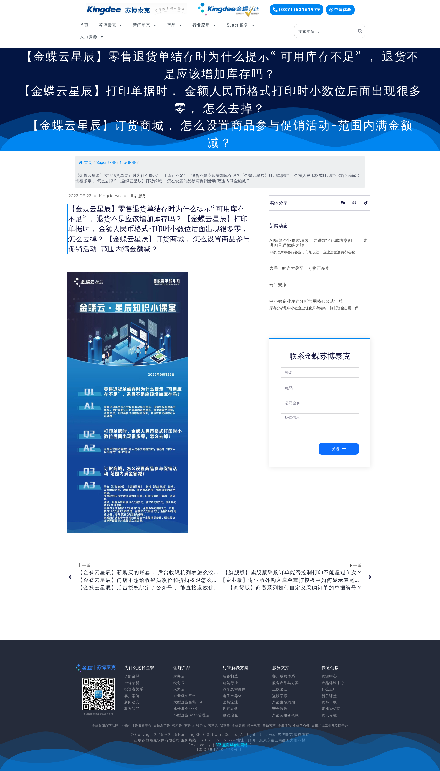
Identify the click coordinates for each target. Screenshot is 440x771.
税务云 (179, 683)
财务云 (179, 676)
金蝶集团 (98, 725)
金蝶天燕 (238, 725)
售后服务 (128, 162)
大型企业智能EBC (188, 702)
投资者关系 (133, 689)
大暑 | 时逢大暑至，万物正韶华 (299, 268)
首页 (84, 25)
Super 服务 (238, 25)
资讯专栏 (329, 715)
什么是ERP (331, 689)
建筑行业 (230, 683)
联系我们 (132, 708)
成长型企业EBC (186, 708)
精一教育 (253, 725)
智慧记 (213, 725)
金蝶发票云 (162, 725)
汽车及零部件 (234, 689)
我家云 (225, 725)
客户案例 (132, 696)
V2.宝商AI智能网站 (232, 745)
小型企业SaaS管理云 (191, 715)
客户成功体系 (283, 676)
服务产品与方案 (285, 683)
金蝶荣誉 (132, 683)
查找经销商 (331, 708)
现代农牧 (230, 708)
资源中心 (329, 676)
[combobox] (324, 31)
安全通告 (279, 708)
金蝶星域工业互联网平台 (330, 725)
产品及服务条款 (285, 715)
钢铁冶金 (230, 715)
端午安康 (278, 284)
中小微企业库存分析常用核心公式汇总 (306, 301)
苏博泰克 (107, 25)
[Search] (360, 31)
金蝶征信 (284, 725)
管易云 (177, 725)
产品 (171, 25)
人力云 (179, 689)
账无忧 (201, 725)
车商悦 (189, 725)
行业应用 (201, 25)
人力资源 (88, 36)
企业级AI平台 (184, 696)
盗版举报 (279, 696)
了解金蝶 (132, 676)
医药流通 (230, 702)
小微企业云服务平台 (137, 725)
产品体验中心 (333, 683)
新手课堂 (329, 696)
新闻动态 (141, 25)
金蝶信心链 (301, 725)
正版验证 (279, 689)
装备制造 (230, 676)
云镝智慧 (269, 725)
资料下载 (329, 702)
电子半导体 (232, 696)
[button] (296, 9)
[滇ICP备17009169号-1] (220, 750)
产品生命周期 (283, 702)
